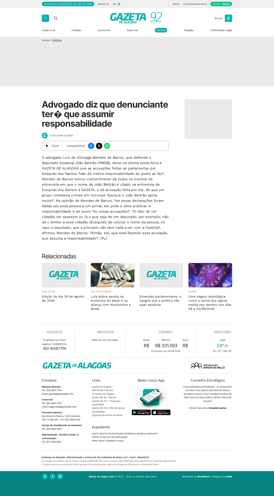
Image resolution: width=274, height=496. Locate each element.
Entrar (219, 18)
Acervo (176, 4)
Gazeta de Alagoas (101, 386)
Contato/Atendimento (195, 4)
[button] (228, 18)
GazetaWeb (98, 404)
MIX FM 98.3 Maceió (102, 390)
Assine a (221, 4)
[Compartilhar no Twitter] (99, 146)
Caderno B (48, 30)
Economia (104, 30)
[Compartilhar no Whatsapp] (107, 146)
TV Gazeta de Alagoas (103, 393)
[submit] (55, 18)
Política (161, 30)
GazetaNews (98, 411)
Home (45, 40)
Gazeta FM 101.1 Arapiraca (106, 400)
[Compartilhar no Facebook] (91, 146)
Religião (189, 30)
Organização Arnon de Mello (107, 415)
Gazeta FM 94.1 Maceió (104, 397)
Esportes (132, 30)
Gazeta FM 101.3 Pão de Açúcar (108, 407)
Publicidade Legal (221, 30)
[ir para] (151, 397)
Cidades (76, 30)
